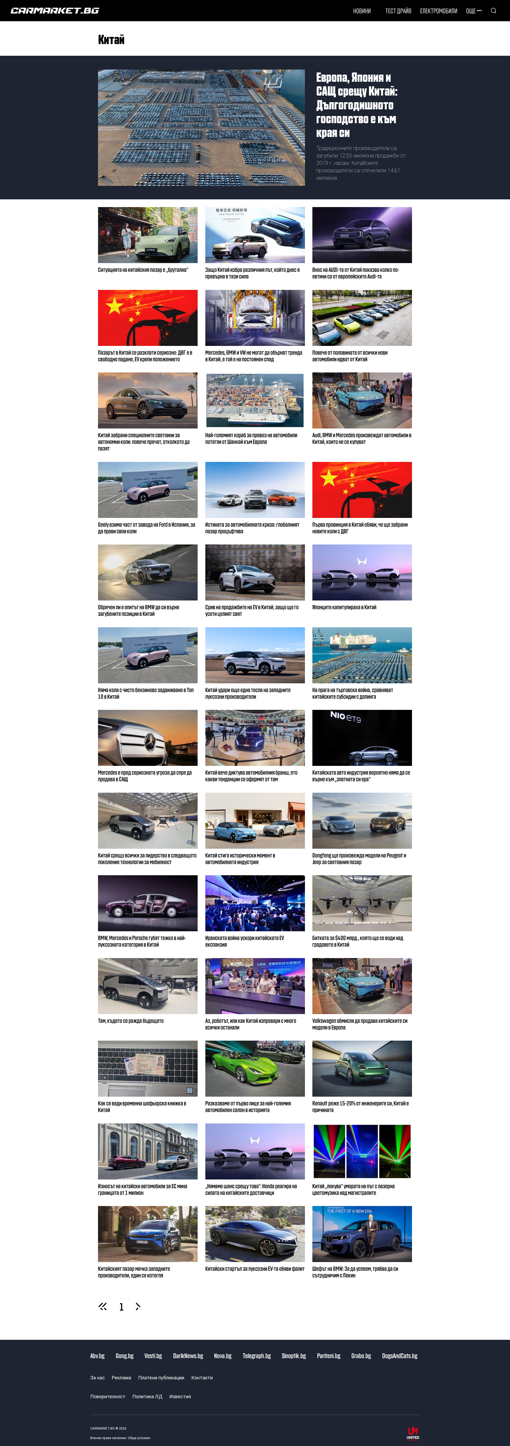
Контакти (202, 1377)
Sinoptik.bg (294, 1355)
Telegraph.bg (257, 1355)
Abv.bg (97, 1355)
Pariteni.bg (328, 1355)
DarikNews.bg (188, 1355)
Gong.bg (124, 1355)
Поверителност (107, 1396)
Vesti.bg (153, 1355)
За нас (97, 1377)
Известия (180, 1396)
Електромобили (438, 10)
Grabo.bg (361, 1355)
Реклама (121, 1377)
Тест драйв (398, 10)
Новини (362, 10)
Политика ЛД (147, 1396)
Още (471, 10)
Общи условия (139, 1438)
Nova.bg (222, 1355)
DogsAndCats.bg (399, 1355)
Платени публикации (161, 1377)
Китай (111, 38)
